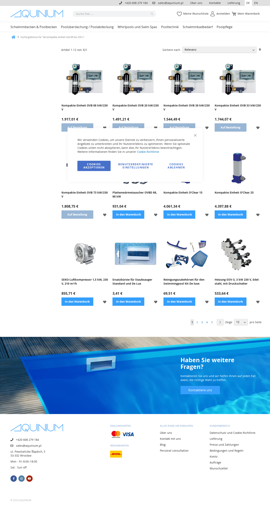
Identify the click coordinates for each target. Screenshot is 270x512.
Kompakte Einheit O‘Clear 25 (234, 192)
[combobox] (114, 14)
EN (256, 3)
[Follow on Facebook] (13, 478)
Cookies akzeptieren (94, 165)
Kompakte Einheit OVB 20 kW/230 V (135, 107)
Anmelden (223, 13)
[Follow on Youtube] (29, 478)
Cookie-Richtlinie (148, 152)
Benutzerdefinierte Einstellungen (135, 165)
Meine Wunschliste (196, 13)
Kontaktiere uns (200, 390)
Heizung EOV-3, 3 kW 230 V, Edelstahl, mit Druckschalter (237, 281)
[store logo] (38, 14)
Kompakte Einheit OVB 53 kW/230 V (238, 107)
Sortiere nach (171, 49)
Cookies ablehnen (176, 165)
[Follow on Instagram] (21, 478)
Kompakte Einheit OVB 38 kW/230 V (186, 107)
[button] (248, 3)
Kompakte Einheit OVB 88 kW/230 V (84, 107)
